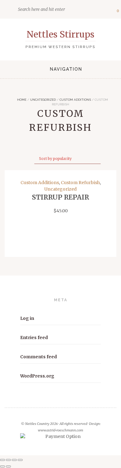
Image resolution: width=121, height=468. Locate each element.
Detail (61, 245)
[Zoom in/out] (2, 460)
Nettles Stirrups (60, 34)
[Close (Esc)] (20, 460)
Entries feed (34, 337)
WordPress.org (37, 376)
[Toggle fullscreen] (8, 460)
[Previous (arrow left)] (2, 466)
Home (21, 99)
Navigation (66, 69)
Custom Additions (75, 99)
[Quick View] (7, 245)
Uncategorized (43, 99)
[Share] (14, 460)
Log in (27, 318)
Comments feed (38, 357)
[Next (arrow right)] (8, 466)
